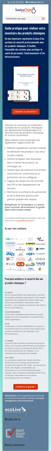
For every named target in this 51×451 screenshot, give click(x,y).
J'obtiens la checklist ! (25, 111)
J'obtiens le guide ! (25, 386)
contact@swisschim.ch (25, 220)
